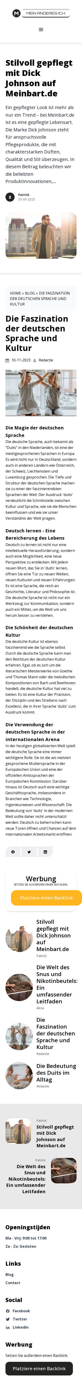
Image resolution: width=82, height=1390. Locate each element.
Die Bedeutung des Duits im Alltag (56, 1072)
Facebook (21, 1310)
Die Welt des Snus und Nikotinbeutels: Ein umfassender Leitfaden (57, 984)
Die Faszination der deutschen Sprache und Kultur (40, 299)
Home (15, 293)
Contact (12, 1282)
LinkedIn (20, 1327)
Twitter (20, 1319)
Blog (30, 293)
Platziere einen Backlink (46, 898)
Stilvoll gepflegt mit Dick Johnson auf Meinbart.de (39, 78)
